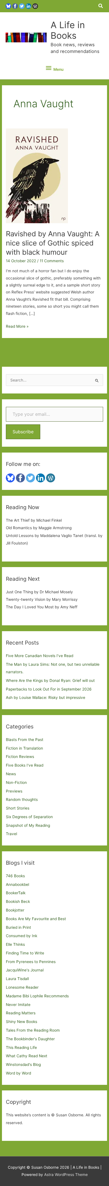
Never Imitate (18, 1004)
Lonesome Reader (22, 987)
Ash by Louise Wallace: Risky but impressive (45, 697)
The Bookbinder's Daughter (30, 1039)
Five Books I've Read (24, 765)
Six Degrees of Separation (29, 817)
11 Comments (52, 261)
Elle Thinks (15, 944)
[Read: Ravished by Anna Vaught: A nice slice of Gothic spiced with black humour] (37, 175)
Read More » (17, 327)
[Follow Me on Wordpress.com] (35, 6)
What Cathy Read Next (26, 1056)
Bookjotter (15, 910)
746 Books (15, 876)
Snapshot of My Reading (28, 825)
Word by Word (18, 1073)
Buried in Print (18, 927)
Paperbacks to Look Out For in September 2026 (49, 689)
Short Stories (17, 808)
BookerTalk (15, 893)
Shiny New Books (21, 1021)
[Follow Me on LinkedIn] (28, 6)
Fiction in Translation (24, 748)
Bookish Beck (18, 901)
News (11, 774)
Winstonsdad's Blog (23, 1064)
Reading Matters (20, 1013)
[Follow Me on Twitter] (22, 6)
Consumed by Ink (21, 936)
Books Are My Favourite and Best (36, 919)
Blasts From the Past (24, 739)
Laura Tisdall (17, 978)
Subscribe (23, 431)
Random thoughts (22, 799)
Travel (11, 834)
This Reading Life (21, 1047)
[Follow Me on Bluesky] (8, 6)
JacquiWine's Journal (25, 970)
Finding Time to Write (25, 953)
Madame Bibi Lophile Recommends (37, 996)
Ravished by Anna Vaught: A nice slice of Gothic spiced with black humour (52, 242)
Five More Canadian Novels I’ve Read (39, 655)
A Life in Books (68, 30)
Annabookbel (17, 884)
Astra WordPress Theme (66, 1174)
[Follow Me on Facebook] (15, 6)
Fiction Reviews (20, 756)
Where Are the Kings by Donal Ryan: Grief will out (50, 680)
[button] (100, 6)
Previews (14, 791)
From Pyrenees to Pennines (31, 961)
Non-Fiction (16, 782)
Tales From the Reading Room (33, 1030)
